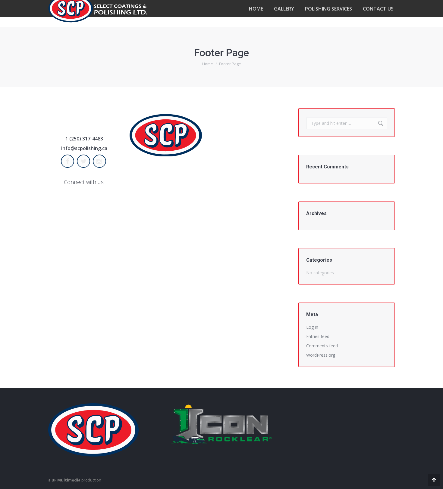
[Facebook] (68, 161)
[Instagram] (100, 161)
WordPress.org (320, 355)
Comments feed (322, 346)
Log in (312, 327)
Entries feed (317, 336)
